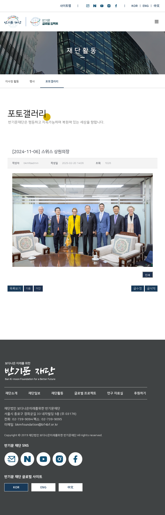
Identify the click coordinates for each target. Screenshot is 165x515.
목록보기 (15, 288)
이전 (38, 288)
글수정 (137, 288)
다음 (28, 288)
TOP (149, 507)
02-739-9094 (22, 419)
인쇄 (147, 275)
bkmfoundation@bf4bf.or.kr (36, 424)
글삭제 (151, 288)
